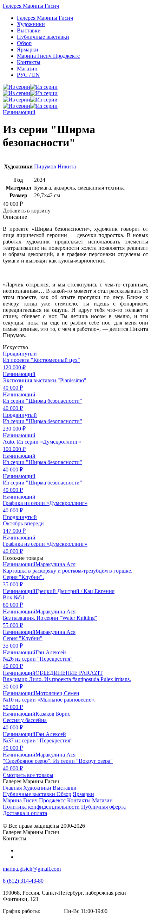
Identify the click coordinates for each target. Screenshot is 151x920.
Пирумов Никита (55, 166)
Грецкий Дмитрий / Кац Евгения (74, 591)
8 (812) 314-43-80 (23, 881)
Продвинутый (20, 354)
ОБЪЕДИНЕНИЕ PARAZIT (69, 673)
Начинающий (19, 112)
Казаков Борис (52, 714)
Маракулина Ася (55, 564)
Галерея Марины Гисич (31, 6)
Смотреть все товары (28, 775)
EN (28, 75)
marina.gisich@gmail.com (32, 869)
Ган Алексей (50, 652)
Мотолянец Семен (57, 693)
